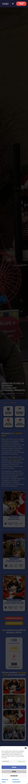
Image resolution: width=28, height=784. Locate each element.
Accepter (14, 767)
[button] (25, 748)
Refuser (14, 771)
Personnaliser (14, 776)
